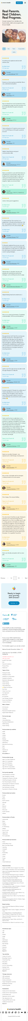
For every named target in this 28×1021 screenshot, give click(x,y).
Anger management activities (9, 981)
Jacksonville (5, 819)
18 (18, 578)
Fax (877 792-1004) (6, 660)
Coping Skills (5, 740)
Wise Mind (4, 963)
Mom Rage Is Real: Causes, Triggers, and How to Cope (13, 910)
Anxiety (4, 735)
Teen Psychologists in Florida (9, 781)
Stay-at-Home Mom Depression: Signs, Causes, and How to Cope (13, 916)
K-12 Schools (5, 707)
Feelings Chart (5, 967)
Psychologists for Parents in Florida (10, 783)
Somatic (4, 945)
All (4, 48)
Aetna (3, 841)
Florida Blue (5, 852)
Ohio (3, 804)
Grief (3, 938)
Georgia (4, 802)
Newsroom (4, 667)
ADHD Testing (5, 681)
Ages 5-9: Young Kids (7, 761)
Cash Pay (4, 847)
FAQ (3, 662)
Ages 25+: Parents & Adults (8, 768)
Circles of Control (6, 956)
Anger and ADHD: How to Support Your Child (12, 867)
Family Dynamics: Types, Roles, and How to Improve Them (12, 920)
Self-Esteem (5, 939)
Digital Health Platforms (7, 712)
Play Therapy (5, 943)
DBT (3, 932)
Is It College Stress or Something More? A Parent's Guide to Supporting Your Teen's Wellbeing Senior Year (12, 913)
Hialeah (4, 828)
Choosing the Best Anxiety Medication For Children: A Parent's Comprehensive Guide (12, 880)
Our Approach (5, 692)
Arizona (4, 807)
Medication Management (8, 680)
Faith (3, 746)
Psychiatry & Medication (7, 722)
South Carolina (5, 811)
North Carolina (5, 800)
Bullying (4, 738)
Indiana (4, 813)
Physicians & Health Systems (9, 710)
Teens (14, 48)
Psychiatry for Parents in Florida (9, 789)
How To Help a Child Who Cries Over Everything (13, 869)
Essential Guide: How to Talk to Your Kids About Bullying (13, 896)
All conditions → (6, 753)
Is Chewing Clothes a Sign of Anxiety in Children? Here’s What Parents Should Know (13, 886)
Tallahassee (5, 833)
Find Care (19, 2)
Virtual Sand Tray (6, 959)
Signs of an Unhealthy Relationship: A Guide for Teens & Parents (13, 872)
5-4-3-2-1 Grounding (7, 965)
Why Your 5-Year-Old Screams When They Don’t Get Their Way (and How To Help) (13, 877)
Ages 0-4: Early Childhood (8, 759)
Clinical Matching (6, 685)
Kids (9, 48)
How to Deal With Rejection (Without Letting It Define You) (13, 907)
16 (11, 578)
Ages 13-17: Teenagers (7, 764)
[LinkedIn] (6, 1012)
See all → (4, 950)
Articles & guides (6, 985)
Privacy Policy (5, 665)
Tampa (3, 823)
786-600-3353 (6, 658)
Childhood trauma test (7, 1001)
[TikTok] (12, 1012)
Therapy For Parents (7, 678)
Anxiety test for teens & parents (9, 992)
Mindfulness (5, 941)
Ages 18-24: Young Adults (8, 766)
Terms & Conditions (6, 664)
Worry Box (4, 961)
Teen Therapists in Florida (8, 776)
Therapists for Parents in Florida (9, 778)
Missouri (4, 806)
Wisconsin (4, 809)
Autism (3, 737)
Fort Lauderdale (6, 835)
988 (22, 649)
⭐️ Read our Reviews (7, 687)
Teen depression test (7, 998)
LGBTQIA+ (4, 751)
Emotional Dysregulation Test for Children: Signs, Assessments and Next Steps (13, 899)
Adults (14, 52)
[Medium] (22, 1012)
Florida (4, 795)
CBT (3, 930)
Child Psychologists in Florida (9, 780)
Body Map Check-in (7, 958)
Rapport (4, 949)
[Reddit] (16, 1012)
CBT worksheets (6, 976)
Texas (3, 797)
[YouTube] (9, 1012)
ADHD (3, 731)
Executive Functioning (7, 744)
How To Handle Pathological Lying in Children (12, 874)
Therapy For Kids (6, 672)
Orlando (4, 824)
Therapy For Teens (6, 674)
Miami (3, 821)
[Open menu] (25, 2)
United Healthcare (6, 861)
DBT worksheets (6, 978)
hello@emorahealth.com (8, 656)
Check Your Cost (6, 691)
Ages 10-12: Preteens (7, 763)
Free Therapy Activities (7, 698)
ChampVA (4, 849)
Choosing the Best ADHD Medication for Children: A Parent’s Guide (11, 890)
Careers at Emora (6, 702)
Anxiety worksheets (6, 979)
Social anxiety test (6, 994)
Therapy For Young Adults (8, 676)
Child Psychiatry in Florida (8, 785)
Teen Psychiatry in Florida (8, 787)
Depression (5, 742)
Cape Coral (5, 832)
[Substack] (25, 1012)
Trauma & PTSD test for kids (8, 1000)
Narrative (4, 947)
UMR (3, 860)
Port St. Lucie (5, 830)
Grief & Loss (5, 749)
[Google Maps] (19, 1012)
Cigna (3, 850)
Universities (5, 708)
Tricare (3, 858)
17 (15, 578)
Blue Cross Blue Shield (7, 845)
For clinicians (5, 696)
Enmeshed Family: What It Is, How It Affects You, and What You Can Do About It (13, 893)
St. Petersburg (5, 826)
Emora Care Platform (7, 700)
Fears (3, 748)
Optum (4, 854)
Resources (4, 694)
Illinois (3, 798)
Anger (3, 733)
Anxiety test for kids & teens (8, 990)
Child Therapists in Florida (8, 774)
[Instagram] (3, 1012)
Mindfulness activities (7, 983)
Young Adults (21, 48)
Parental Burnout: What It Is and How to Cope (13, 922)
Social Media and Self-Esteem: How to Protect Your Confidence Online (13, 883)
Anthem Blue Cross (6, 843)
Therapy (4, 718)
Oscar (3, 856)
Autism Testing (5, 683)
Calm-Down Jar (6, 969)
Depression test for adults (8, 996)
